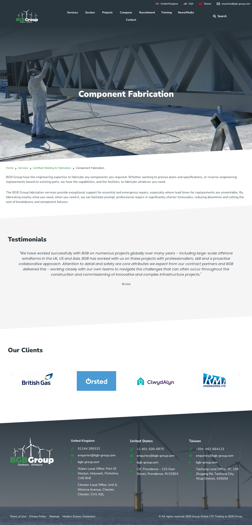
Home (9, 168)
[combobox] (230, 16)
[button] (12, 374)
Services (23, 168)
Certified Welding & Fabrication (52, 168)
